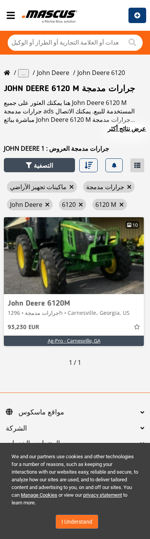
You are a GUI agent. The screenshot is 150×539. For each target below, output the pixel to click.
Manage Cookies (39, 495)
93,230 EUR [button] (23, 327)
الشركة (16, 428)
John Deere (53, 72)
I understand (77, 522)
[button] (39, 165)
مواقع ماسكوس (41, 412)
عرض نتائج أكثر (127, 128)
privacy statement (102, 495)
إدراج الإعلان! (137, 15)
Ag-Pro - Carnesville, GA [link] (74, 340)
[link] (74, 255)
